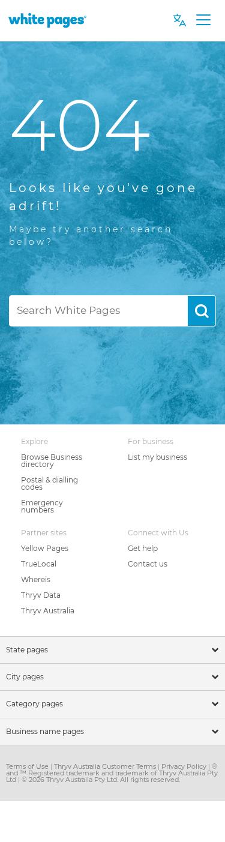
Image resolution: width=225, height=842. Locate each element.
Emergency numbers (42, 506)
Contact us (147, 563)
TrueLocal (38, 563)
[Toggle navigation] (203, 20)
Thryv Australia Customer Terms (106, 766)
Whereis (35, 579)
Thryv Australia (47, 610)
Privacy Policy (184, 766)
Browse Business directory (51, 461)
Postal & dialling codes (49, 483)
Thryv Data (41, 595)
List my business (157, 457)
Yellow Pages (44, 548)
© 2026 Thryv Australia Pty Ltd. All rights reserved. (101, 779)
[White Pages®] (47, 20)
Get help (143, 548)
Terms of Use (28, 766)
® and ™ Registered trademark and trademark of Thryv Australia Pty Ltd (112, 773)
